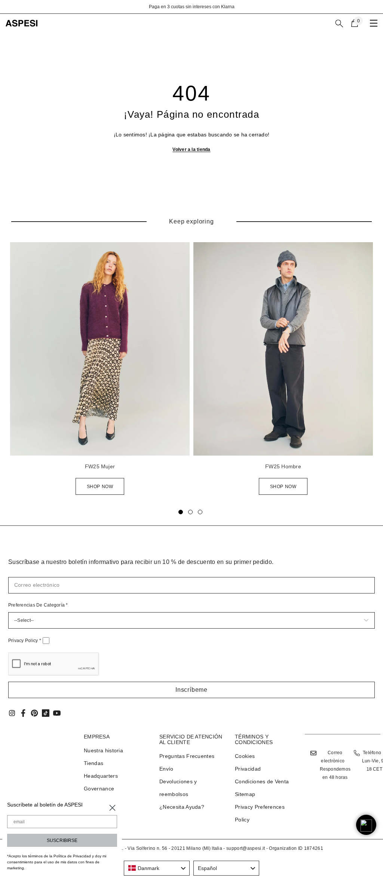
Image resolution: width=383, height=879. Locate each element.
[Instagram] (12, 713)
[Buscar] (339, 23)
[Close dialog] (112, 807)
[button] (191, 690)
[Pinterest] (34, 713)
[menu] (373, 23)
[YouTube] (57, 713)
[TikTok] (45, 713)
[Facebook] (23, 713)
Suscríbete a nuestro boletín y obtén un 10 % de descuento (208, 6)
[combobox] (157, 868)
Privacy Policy (24, 640)
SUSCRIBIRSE (62, 840)
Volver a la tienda (191, 149)
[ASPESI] (100, 349)
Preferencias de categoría (38, 605)
